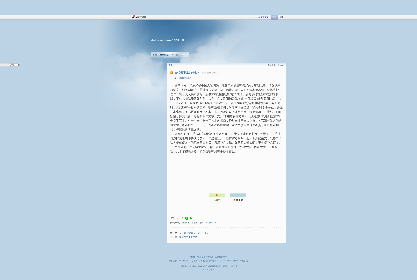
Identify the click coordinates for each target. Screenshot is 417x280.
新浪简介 (173, 261)
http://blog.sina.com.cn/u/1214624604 (167, 40)
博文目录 (164, 55)
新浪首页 (264, 17)
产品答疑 (244, 261)
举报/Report (211, 223)
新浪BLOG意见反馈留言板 (201, 257)
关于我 (174, 55)
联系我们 (203, 261)
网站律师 (221, 261)
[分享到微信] (191, 218)
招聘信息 (212, 261)
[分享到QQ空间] (182, 218)
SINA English (232, 261)
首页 (154, 55)
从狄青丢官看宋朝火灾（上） (194, 233)
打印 (202, 223)
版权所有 (213, 269)
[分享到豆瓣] (186, 218)
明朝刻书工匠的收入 (189, 237)
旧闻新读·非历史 (186, 78)
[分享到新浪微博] (178, 218)
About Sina (183, 261)
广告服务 (194, 261)
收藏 (184, 223)
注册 (282, 17)
